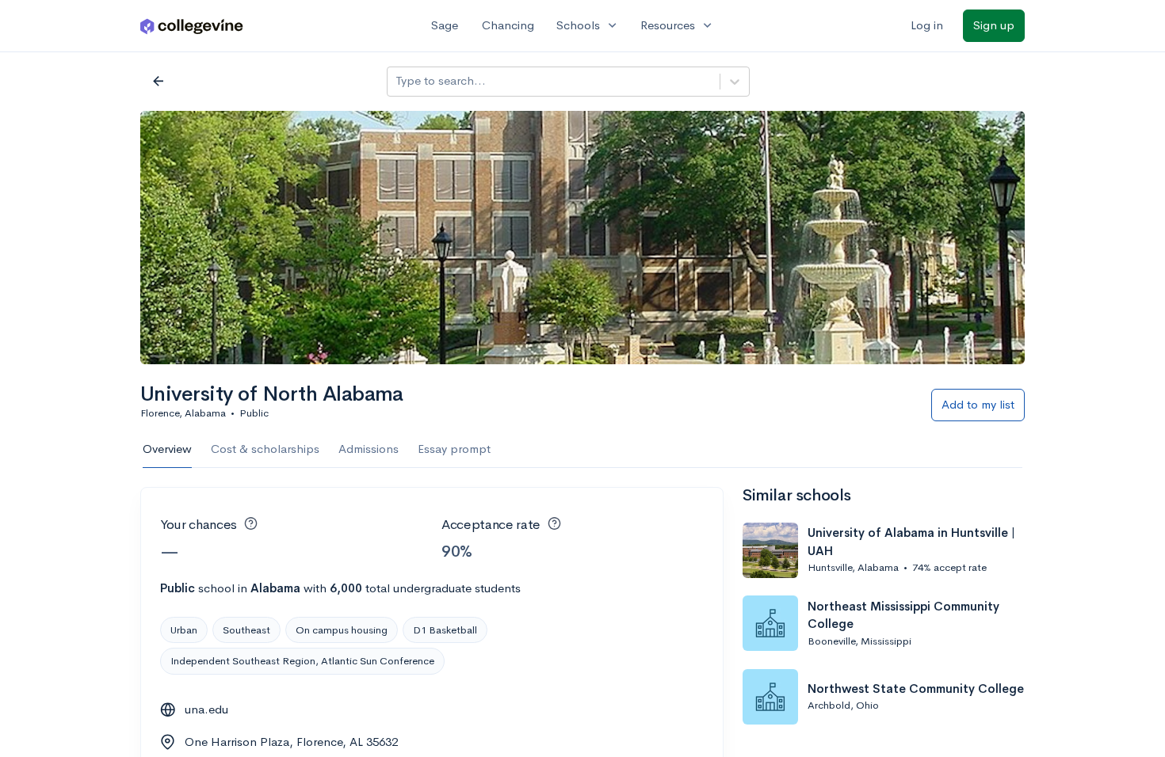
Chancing (508, 24)
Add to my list (978, 404)
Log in (927, 24)
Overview (167, 448)
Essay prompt (454, 448)
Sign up (993, 24)
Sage (444, 24)
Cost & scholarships (265, 448)
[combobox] (397, 81)
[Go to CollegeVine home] (191, 26)
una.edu (206, 709)
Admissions (368, 448)
